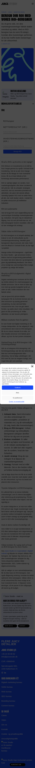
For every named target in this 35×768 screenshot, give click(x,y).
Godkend (17, 387)
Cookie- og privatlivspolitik (16, 401)
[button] (32, 366)
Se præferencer (17, 398)
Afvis (17, 392)
